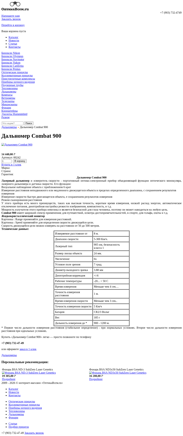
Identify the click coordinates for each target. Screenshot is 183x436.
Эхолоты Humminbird (14, 114)
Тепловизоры (9, 88)
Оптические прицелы (14, 72)
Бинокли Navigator (12, 59)
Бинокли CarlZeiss (12, 65)
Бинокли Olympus (12, 56)
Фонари (6, 107)
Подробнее (8, 379)
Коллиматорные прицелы (17, 75)
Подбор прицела (19, 426)
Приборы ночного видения (18, 81)
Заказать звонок (11, 19)
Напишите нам (10, 15)
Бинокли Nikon (10, 52)
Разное (5, 117)
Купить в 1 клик (11, 164)
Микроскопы (9, 104)
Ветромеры (8, 97)
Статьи (13, 43)
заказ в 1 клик (27, 349)
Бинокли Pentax (11, 69)
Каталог (13, 37)
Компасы (7, 94)
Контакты (15, 46)
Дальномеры (8, 91)
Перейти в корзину (13, 25)
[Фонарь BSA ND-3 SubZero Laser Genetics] (29, 372)
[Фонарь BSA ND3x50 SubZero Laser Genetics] (117, 372)
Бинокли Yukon (10, 62)
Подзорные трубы (12, 85)
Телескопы (7, 101)
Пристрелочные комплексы (18, 78)
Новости (14, 40)
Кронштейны (9, 110)
